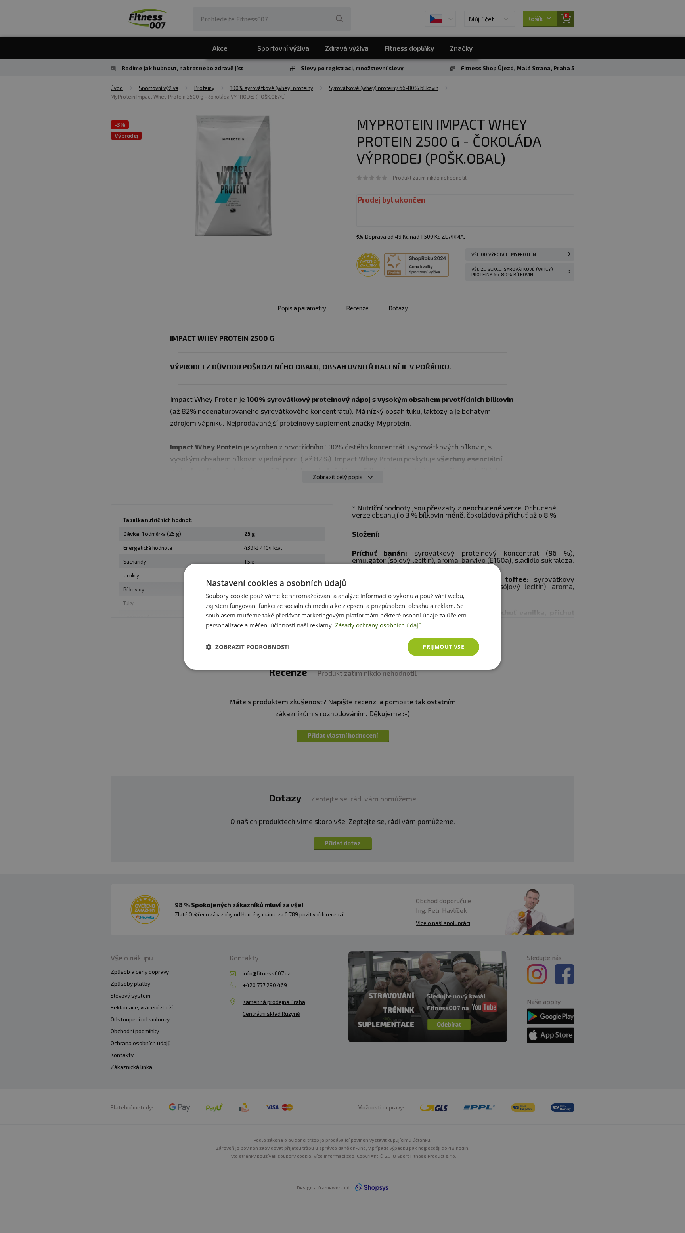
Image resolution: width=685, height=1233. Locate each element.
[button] (248, 646)
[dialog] (342, 616)
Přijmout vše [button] (443, 646)
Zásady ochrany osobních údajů (378, 625)
